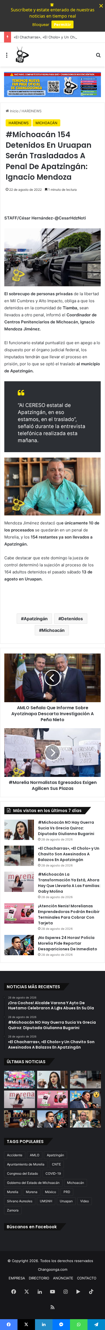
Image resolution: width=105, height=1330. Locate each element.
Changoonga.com (52, 1269)
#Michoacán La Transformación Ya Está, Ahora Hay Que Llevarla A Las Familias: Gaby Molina (69, 883)
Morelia (12, 1192)
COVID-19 (53, 1173)
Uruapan (66, 1201)
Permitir (62, 24)
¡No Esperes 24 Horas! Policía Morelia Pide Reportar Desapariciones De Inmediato (67, 943)
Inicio (14, 111)
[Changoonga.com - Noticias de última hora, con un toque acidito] (21, 55)
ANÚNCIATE (63, 1278)
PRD (67, 1192)
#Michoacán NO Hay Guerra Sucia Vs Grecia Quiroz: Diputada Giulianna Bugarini (66, 828)
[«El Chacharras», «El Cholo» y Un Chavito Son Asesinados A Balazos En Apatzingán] (19, 856)
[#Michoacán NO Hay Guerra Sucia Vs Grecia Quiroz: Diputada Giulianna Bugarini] (19, 830)
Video (84, 1201)
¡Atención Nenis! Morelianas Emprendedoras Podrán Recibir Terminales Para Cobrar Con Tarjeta (69, 914)
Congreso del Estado (22, 1173)
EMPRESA (17, 1278)
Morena (31, 1192)
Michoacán (53, 630)
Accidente (14, 1155)
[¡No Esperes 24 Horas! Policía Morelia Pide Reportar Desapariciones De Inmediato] (19, 945)
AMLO (34, 1155)
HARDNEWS (31, 111)
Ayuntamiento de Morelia (25, 1164)
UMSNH (46, 1201)
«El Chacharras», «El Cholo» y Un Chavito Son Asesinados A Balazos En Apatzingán (68, 854)
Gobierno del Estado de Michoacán (33, 1183)
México (50, 1192)
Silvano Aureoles (19, 1201)
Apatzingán (36, 618)
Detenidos (72, 618)
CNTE (56, 1164)
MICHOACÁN (46, 123)
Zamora (13, 1210)
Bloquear (40, 24)
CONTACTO (86, 1278)
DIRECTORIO (39, 1278)
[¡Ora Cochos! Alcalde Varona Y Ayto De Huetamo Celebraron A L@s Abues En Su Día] (19, 1079)
